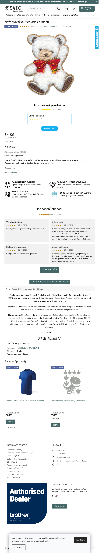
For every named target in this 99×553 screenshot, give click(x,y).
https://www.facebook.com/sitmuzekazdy (71, 461)
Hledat (51, 9)
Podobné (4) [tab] (16, 289)
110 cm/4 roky (11, 427)
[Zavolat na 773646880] (58, 9)
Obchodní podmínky (14, 450)
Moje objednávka (13, 477)
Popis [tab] (8, 289)
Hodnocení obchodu (50, 209)
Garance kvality (13, 471)
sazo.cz (58, 464)
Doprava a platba (13, 456)
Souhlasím (80, 540)
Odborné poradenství (15, 474)
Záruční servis (12, 462)
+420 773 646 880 (63, 457)
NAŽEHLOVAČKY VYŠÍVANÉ (28, 348)
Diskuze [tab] (40, 289)
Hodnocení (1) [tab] (29, 289)
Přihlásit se (59, 506)
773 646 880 (60, 454)
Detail (10, 422)
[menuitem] (10, 14)
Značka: (65, 26)
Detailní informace (11, 172)
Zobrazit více (49, 128)
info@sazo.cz (61, 450)
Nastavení (18, 547)
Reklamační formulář (15, 468)
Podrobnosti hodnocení (49, 26)
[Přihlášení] (74, 9)
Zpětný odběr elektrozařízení (18, 459)
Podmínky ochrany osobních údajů (20, 453)
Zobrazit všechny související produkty (49, 282)
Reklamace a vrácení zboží (17, 465)
